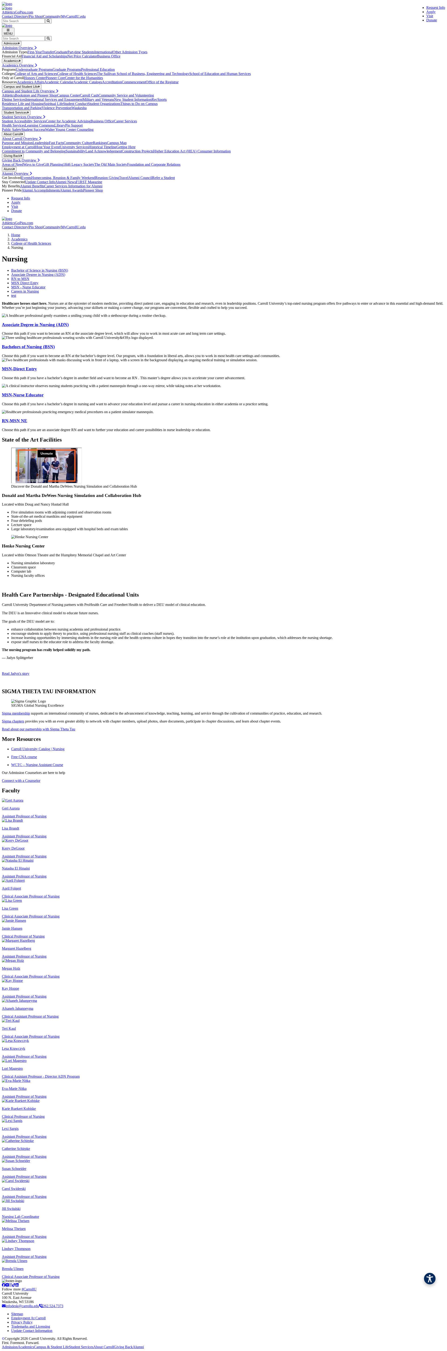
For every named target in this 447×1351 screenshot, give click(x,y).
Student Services (81, 1347)
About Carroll (103, 1347)
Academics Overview (18, 65)
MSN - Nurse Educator (28, 287)
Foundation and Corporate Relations (153, 164)
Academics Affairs (30, 82)
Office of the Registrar (162, 82)
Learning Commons (39, 125)
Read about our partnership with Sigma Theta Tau (38, 729)
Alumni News (65, 182)
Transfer (48, 52)
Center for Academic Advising (68, 121)
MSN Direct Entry (24, 283)
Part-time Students (81, 52)
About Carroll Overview (20, 139)
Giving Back (123, 1347)
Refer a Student (163, 178)
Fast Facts (56, 143)
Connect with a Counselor (21, 781)
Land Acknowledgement (103, 151)
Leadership (41, 143)
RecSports (159, 99)
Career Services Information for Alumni (73, 186)
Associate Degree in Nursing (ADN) (38, 275)
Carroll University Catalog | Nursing (37, 749)
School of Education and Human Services (220, 74)
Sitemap (17, 1314)
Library (59, 125)
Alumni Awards (71, 190)
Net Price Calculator (82, 56)
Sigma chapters (13, 721)
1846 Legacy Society (78, 164)
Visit (429, 16)
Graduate (61, 52)
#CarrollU (29, 1289)
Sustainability (75, 151)
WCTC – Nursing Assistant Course (37, 765)
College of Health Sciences (77, 74)
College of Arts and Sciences (36, 74)
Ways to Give (33, 164)
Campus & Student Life (51, 1347)
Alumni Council (140, 178)
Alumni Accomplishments (41, 190)
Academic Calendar (58, 82)
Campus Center (68, 95)
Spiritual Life (53, 104)
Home (15, 235)
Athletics (8, 95)
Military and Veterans (98, 99)
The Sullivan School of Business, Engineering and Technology (143, 74)
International (103, 52)
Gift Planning (53, 164)
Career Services (125, 121)
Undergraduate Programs (34, 69)
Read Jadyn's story (15, 674)
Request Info (435, 8)
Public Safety (11, 130)
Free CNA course (24, 757)
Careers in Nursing (25, 291)
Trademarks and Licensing (30, 1326)
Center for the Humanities (84, 78)
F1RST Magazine (89, 182)
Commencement (134, 82)
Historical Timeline (102, 147)
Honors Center (35, 78)
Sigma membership (16, 713)
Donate (431, 20)
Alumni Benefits (32, 186)
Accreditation (112, 82)
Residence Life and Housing (23, 104)
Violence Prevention (56, 108)
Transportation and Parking (22, 108)
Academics (19, 239)
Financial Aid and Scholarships (44, 56)
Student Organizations (104, 104)
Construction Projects (137, 151)
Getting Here (125, 147)
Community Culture (78, 143)
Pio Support (74, 125)
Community (52, 16)
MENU (8, 33)
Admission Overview (18, 48)
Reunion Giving (107, 178)
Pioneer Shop (93, 190)
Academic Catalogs (87, 82)
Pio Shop (35, 16)
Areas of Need (12, 164)
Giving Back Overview (19, 160)
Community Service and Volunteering (126, 95)
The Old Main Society (110, 164)
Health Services (13, 125)
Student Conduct (75, 104)
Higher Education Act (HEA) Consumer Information (192, 151)
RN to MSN (20, 279)
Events (26, 178)
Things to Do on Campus (139, 104)
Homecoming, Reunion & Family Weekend (63, 178)
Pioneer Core (55, 78)
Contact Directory (15, 16)
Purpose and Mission (17, 143)
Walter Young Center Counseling (69, 130)
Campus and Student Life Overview (29, 91)
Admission (10, 1347)
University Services (74, 147)
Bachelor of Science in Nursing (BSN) (39, 270)
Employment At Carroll (28, 1318)
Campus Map (117, 143)
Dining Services (13, 99)
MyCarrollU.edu (73, 16)
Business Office (108, 56)
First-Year (34, 52)
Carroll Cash (89, 95)
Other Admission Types (130, 52)
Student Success (33, 130)
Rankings (100, 143)
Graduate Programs (67, 69)
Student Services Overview (22, 117)
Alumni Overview (16, 174)
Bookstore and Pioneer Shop (36, 95)
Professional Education (98, 69)
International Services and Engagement (54, 99)
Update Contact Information (31, 1331)
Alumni (138, 1347)
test (13, 295)
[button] (430, 1278)
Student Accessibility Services (24, 121)
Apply (431, 12)
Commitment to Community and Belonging (34, 151)
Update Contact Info (40, 182)
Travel (123, 178)
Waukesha (79, 108)
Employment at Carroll (18, 147)
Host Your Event (47, 147)
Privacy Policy (22, 1322)
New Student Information (133, 99)
